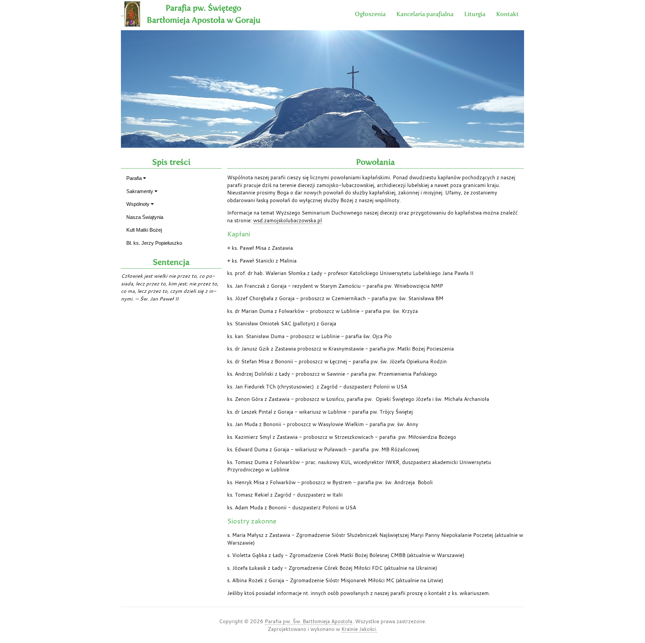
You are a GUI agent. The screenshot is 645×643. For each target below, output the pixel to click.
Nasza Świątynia (144, 217)
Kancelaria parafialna (425, 13)
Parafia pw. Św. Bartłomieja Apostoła (308, 621)
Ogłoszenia (370, 13)
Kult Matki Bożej (144, 230)
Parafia (134, 178)
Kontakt (507, 13)
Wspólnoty (138, 204)
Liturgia (474, 13)
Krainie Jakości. (359, 629)
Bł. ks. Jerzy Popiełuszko (154, 243)
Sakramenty (140, 191)
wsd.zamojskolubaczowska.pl (287, 220)
